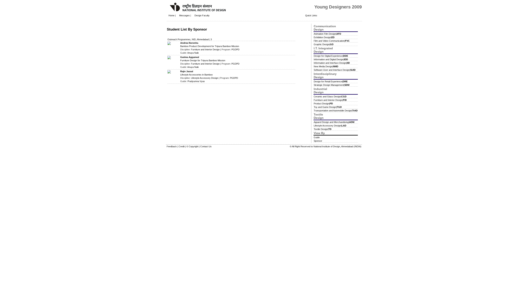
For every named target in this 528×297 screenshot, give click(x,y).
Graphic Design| (324, 44)
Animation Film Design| (327, 34)
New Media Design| (326, 66)
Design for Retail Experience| (331, 81)
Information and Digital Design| (331, 59)
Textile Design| (322, 129)
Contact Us (206, 146)
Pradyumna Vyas (196, 81)
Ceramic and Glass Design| (330, 96)
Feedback (172, 146)
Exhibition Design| (324, 37)
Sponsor (318, 141)
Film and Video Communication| (332, 41)
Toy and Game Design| (328, 107)
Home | (172, 15)
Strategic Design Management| (331, 85)
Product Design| (323, 103)
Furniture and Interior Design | (206, 49)
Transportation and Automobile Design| (336, 110)
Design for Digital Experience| (331, 56)
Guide (317, 137)
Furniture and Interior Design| (330, 100)
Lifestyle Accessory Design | (205, 78)
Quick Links (311, 15)
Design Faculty (202, 15)
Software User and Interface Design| (335, 70)
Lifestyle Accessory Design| (330, 125)
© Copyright (192, 146)
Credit (182, 146)
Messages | (185, 15)
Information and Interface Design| (332, 63)
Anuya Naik (193, 53)
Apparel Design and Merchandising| (334, 122)
